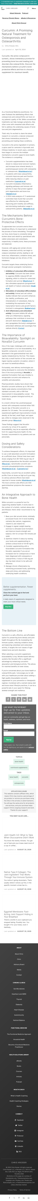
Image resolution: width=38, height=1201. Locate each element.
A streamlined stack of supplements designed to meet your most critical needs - (19, 2)
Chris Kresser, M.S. (12, 46)
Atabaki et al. (11, 194)
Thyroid (19, 999)
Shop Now (8, 606)
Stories (19, 1106)
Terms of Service (24, 1190)
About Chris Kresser (19, 23)
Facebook (20, 1120)
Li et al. (21, 328)
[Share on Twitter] (14, 1197)
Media (19, 970)
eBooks (19, 1061)
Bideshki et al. (29, 209)
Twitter (20, 1125)
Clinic (19, 959)
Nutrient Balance (19, 1020)
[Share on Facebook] (9, 1197)
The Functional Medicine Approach (19, 1034)
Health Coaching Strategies (19, 1101)
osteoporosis (19, 783)
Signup (8, 740)
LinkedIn (20, 1146)
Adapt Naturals (15, 13)
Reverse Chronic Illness (10, 18)
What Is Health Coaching (19, 1096)
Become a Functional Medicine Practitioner (19, 1046)
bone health (14, 777)
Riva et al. (17, 420)
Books (19, 1066)
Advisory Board (19, 964)
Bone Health (19, 761)
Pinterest (20, 1136)
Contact (19, 975)
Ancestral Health (19, 1039)
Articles (19, 1076)
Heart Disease (19, 1010)
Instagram (20, 1130)
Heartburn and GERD (19, 994)
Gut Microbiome (19, 989)
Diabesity (19, 1004)
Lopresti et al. (20, 181)
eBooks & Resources (28, 18)
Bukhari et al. (30, 308)
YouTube (20, 1141)
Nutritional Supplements (19, 767)
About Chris (19, 954)
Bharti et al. (27, 281)
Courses (19, 1071)
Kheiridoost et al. (25, 171)
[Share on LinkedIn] (23, 1197)
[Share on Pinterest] (19, 1197)
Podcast (25, 13)
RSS (20, 1151)
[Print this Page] (28, 1197)
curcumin (25, 777)
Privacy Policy (12, 1190)
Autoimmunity (19, 1015)
